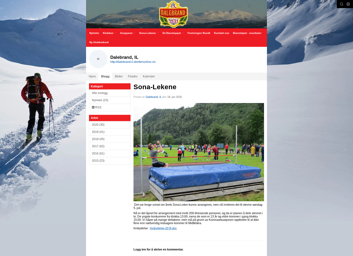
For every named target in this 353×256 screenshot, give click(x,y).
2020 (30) (98, 124)
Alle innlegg (100, 93)
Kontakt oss (221, 33)
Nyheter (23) (100, 100)
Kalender (149, 76)
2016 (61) (98, 153)
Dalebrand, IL (153, 96)
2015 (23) (98, 160)
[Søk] (341, 4)
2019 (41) (98, 131)
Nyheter (94, 33)
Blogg (105, 76)
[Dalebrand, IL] (176, 14)
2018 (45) (98, 139)
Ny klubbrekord (99, 42)
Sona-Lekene (154, 87)
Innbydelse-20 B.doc (163, 228)
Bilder (119, 76)
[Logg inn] (348, 4)
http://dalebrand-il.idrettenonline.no (133, 61)
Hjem (92, 76)
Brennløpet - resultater (247, 33)
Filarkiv (133, 76)
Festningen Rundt (199, 33)
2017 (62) (98, 146)
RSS (98, 107)
